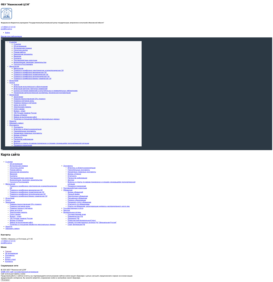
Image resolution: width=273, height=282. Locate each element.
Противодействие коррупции (21, 178)
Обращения (67, 190)
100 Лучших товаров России (21, 218)
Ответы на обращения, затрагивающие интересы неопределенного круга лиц (99, 206)
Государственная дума (77, 214)
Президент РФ (73, 218)
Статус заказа (15, 214)
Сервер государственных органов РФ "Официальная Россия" (92, 222)
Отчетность (72, 176)
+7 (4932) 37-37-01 (8, 27)
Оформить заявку (12, 229)
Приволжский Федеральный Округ (82, 220)
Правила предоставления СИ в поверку (26, 204)
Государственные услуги (73, 208)
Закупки (71, 180)
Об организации (16, 164)
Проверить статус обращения (79, 202)
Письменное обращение (77, 198)
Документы (68, 166)
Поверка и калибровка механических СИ (26, 190)
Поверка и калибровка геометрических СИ (27, 192)
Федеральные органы (72, 212)
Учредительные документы (79, 170)
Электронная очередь (18, 212)
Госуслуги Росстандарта (19, 182)
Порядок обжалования (77, 200)
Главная (8, 251)
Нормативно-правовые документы (82, 172)
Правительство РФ (75, 216)
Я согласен (5, 280)
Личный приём (74, 194)
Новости (8, 227)
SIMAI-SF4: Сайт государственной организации (19, 272)
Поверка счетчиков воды (20, 206)
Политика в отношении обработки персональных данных (33, 225)
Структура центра (17, 168)
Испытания (9, 198)
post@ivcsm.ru (6, 29)
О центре (9, 162)
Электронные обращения (78, 196)
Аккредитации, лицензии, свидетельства (26, 180)
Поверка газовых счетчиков (21, 208)
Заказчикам (10, 202)
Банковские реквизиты (19, 172)
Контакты (13, 176)
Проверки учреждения (77, 186)
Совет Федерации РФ (76, 225)
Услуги (8, 200)
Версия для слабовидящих (11, 36)
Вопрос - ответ (15, 216)
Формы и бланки (16, 220)
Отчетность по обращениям (78, 204)
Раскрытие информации (77, 178)
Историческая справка (19, 166)
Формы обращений (75, 192)
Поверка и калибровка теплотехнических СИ (28, 194)
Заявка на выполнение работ (21, 222)
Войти (7, 33)
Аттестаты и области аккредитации (81, 168)
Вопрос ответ (10, 259)
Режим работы (16, 170)
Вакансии (13, 174)
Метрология (10, 184)
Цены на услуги (16, 210)
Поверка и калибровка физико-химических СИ (28, 196)
